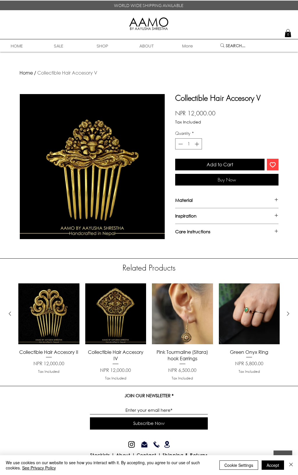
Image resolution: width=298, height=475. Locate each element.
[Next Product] (288, 313)
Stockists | (103, 455)
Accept (273, 465)
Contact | (150, 455)
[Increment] (197, 144)
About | (126, 455)
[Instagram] (131, 444)
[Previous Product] (9, 313)
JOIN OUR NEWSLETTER (148, 395)
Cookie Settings (238, 465)
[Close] (291, 465)
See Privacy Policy (39, 468)
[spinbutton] (189, 144)
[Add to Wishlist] (273, 164)
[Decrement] (180, 144)
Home (26, 73)
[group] (149, 332)
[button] (113, 46)
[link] (288, 33)
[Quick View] (48, 314)
